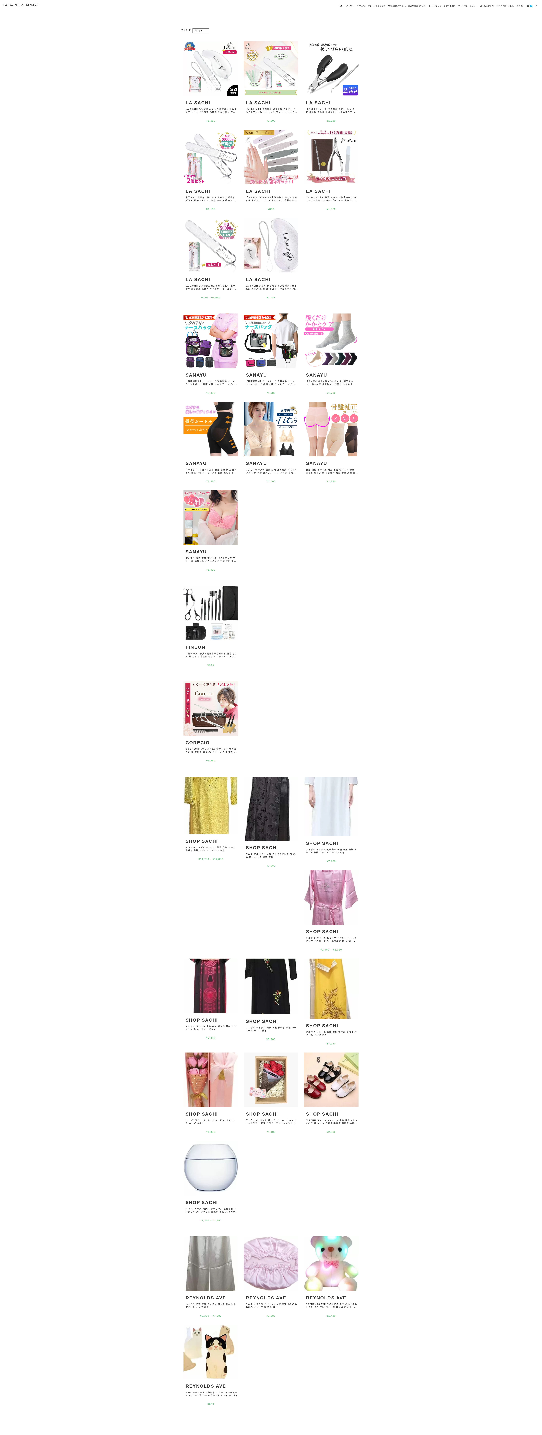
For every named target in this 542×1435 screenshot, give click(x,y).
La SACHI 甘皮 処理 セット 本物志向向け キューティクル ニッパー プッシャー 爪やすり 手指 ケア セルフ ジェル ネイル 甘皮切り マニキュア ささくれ (331, 199)
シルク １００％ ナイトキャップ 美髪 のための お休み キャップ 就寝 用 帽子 (271, 1305)
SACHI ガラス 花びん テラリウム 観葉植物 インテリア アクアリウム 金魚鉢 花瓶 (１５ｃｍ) (211, 1210)
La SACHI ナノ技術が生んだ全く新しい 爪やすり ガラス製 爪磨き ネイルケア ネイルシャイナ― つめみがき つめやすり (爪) (211, 287)
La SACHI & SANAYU (21, 5)
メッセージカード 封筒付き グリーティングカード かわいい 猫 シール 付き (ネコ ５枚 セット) (211, 1393)
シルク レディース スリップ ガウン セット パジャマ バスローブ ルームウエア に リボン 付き (331, 939)
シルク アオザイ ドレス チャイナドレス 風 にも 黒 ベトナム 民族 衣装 (271, 855)
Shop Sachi (202, 841)
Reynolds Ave (206, 1297)
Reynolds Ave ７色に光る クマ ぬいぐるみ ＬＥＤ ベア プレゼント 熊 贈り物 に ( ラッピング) (331, 1306)
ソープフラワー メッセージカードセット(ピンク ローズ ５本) (210, 1121)
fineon (195, 647)
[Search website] (536, 6)
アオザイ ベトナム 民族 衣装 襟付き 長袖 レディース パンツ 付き (271, 1029)
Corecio (198, 742)
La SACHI (198, 102)
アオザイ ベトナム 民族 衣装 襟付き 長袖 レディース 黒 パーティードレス (211, 1027)
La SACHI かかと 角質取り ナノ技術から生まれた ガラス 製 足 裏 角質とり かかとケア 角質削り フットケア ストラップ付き (271, 287)
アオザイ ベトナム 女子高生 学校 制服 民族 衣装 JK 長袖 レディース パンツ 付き (331, 851)
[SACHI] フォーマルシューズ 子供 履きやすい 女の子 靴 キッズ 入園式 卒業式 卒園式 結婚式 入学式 (331, 1122)
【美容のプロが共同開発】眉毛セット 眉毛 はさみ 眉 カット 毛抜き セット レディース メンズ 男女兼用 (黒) (211, 655)
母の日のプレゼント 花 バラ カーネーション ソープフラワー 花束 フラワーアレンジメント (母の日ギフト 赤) (271, 1122)
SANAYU (196, 375)
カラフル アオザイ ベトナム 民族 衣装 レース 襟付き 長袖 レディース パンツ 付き (210, 848)
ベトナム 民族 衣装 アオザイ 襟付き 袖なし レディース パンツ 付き (211, 1305)
